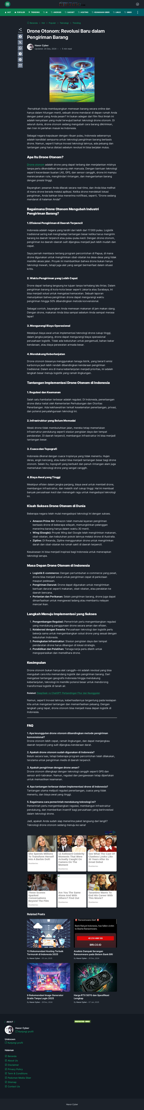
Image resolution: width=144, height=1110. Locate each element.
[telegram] (20, 53)
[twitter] (20, 42)
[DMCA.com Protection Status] (82, 1022)
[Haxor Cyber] (72, 4)
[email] (20, 65)
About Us (12, 1060)
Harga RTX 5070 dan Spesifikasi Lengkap (91, 997)
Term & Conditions (17, 1073)
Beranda (11, 1056)
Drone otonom (35, 164)
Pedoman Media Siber (19, 1077)
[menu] (7, 4)
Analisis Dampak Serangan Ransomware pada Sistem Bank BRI (93, 953)
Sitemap (11, 1082)
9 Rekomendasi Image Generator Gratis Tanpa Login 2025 (45, 997)
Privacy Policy (15, 1069)
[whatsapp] (20, 48)
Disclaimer (13, 1064)
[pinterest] (20, 59)
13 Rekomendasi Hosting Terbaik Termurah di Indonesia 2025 (45, 953)
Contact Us (13, 1086)
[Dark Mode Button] (137, 4)
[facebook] (20, 36)
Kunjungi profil (25, 1031)
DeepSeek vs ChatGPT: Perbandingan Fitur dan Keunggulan (68, 693)
